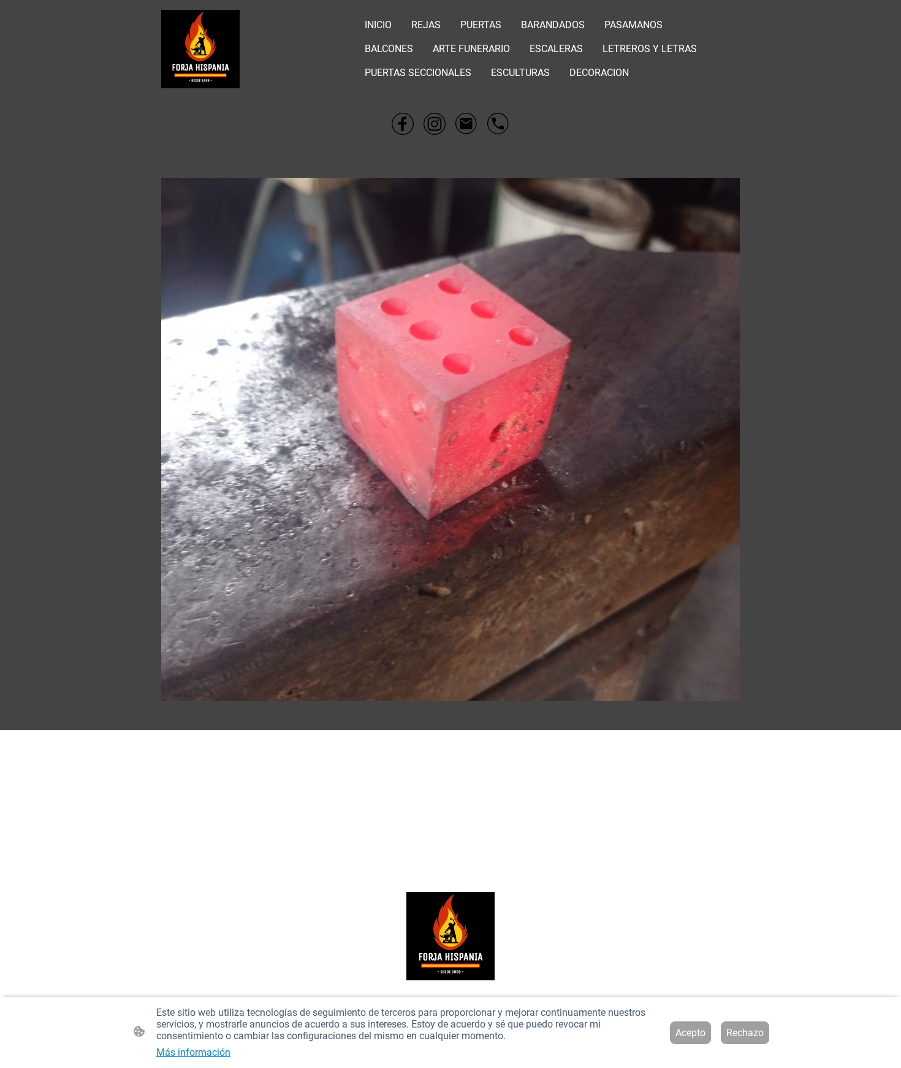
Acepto (690, 1033)
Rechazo (745, 1033)
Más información (193, 1052)
